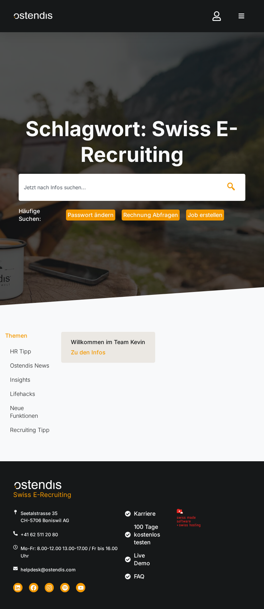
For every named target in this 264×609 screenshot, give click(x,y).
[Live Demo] (129, 559)
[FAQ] (129, 576)
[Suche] (232, 187)
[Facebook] (33, 587)
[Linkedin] (18, 587)
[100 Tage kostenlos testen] (129, 534)
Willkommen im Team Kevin (108, 342)
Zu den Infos (88, 352)
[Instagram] (49, 587)
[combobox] (119, 187)
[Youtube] (80, 587)
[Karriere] (129, 513)
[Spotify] (65, 587)
